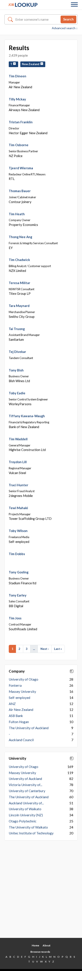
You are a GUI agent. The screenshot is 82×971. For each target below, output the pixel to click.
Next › (44, 649)
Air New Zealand (21, 710)
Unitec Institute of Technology (31, 833)
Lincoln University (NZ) (26, 815)
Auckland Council (21, 740)
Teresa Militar (19, 283)
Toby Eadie (17, 393)
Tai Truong (17, 329)
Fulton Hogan (19, 722)
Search (68, 19)
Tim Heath (17, 214)
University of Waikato (25, 809)
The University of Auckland (29, 728)
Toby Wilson (18, 531)
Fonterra (15, 685)
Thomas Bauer (20, 191)
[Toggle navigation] (74, 4)
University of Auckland (25, 779)
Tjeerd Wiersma (21, 168)
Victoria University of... (25, 785)
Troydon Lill (18, 462)
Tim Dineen (17, 76)
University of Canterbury (27, 791)
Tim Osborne (18, 145)
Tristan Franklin (21, 122)
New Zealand (31, 64)
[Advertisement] (41, 892)
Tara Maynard (19, 306)
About (47, 945)
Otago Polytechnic (22, 821)
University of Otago (23, 679)
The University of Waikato (28, 827)
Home (35, 945)
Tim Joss (15, 618)
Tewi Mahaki (18, 508)
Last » (58, 649)
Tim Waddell (18, 439)
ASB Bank (16, 716)
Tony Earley (17, 595)
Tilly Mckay (17, 99)
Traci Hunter (18, 485)
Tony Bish (16, 370)
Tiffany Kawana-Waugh (27, 416)
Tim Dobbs (17, 554)
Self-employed (19, 698)
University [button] (17, 758)
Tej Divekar (17, 352)
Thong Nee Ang (20, 237)
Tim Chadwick (19, 260)
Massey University (22, 691)
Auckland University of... (26, 803)
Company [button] (17, 671)
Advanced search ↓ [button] (65, 28)
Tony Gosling (18, 572)
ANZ (12, 704)
